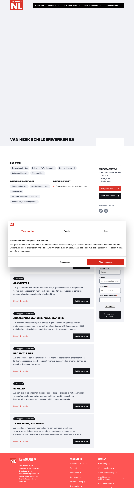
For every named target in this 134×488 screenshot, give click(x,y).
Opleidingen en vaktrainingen (104, 478)
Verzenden (110, 306)
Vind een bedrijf (91, 5)
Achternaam (104, 268)
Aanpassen (65, 262)
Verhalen (52, 5)
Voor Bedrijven (112, 5)
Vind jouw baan (70, 5)
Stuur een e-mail (108, 196)
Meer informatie (20, 301)
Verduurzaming (76, 482)
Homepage (39, 5)
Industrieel (74, 473)
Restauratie (74, 486)
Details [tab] (67, 231)
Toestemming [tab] (27, 231)
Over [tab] (106, 231)
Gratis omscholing (106, 473)
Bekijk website (107, 188)
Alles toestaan (105, 262)
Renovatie (74, 477)
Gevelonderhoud (77, 463)
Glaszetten (74, 468)
